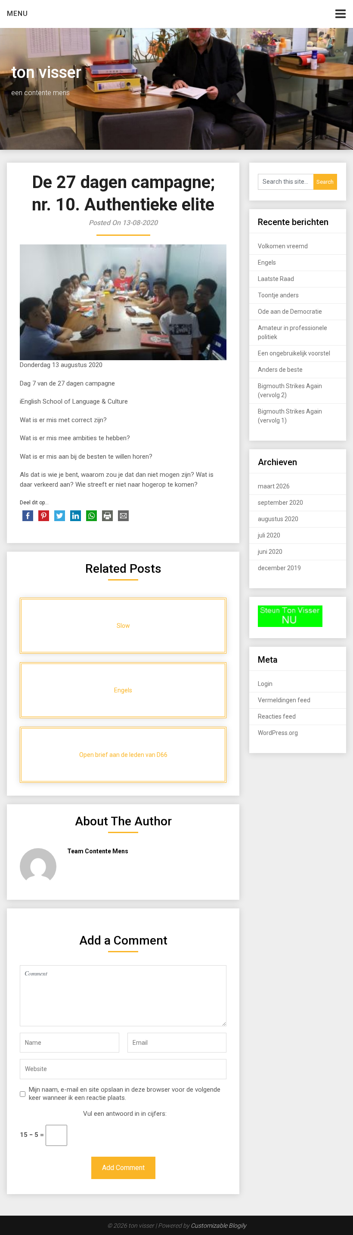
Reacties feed (277, 716)
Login (265, 683)
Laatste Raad (276, 278)
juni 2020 (270, 551)
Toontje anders (278, 295)
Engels (267, 262)
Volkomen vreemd (283, 246)
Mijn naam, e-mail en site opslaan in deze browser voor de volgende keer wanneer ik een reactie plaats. (124, 1094)
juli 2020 (269, 535)
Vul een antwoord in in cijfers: (125, 1114)
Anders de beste (280, 369)
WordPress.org (278, 732)
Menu (17, 13)
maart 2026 (274, 486)
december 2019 (279, 568)
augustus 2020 (278, 519)
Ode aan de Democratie (290, 311)
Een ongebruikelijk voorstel (294, 353)
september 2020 (280, 502)
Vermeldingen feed (284, 700)
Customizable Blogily (218, 1225)
